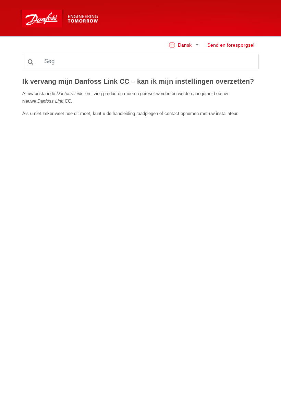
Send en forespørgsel (230, 45)
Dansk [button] (184, 45)
